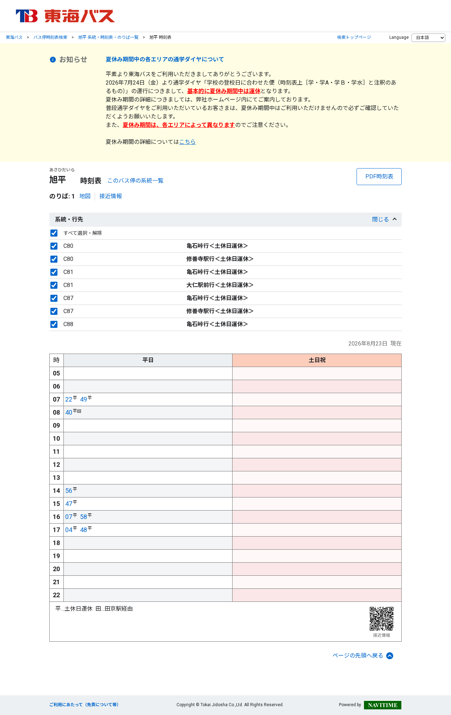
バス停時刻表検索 (50, 37)
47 (68, 503)
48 (83, 529)
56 (68, 490)
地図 (85, 196)
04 (68, 529)
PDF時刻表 (379, 176)
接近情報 (110, 196)
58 (83, 516)
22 (68, 399)
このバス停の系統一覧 (135, 180)
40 (68, 412)
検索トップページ (354, 37)
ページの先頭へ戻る (358, 655)
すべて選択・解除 (82, 233)
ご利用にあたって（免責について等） (85, 704)
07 (68, 516)
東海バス (14, 37)
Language (399, 37)
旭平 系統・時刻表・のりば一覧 (108, 37)
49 (83, 399)
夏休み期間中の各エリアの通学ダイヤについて (165, 59)
